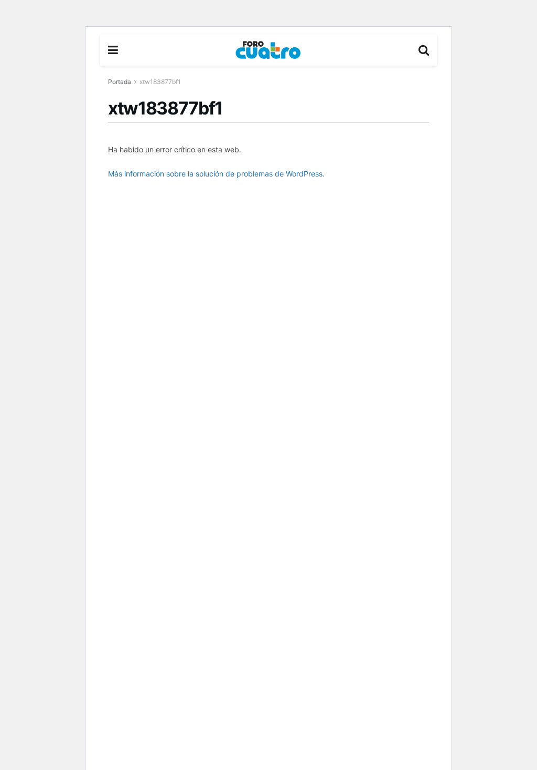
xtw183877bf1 (160, 82)
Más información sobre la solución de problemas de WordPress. (216, 173)
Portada (119, 82)
